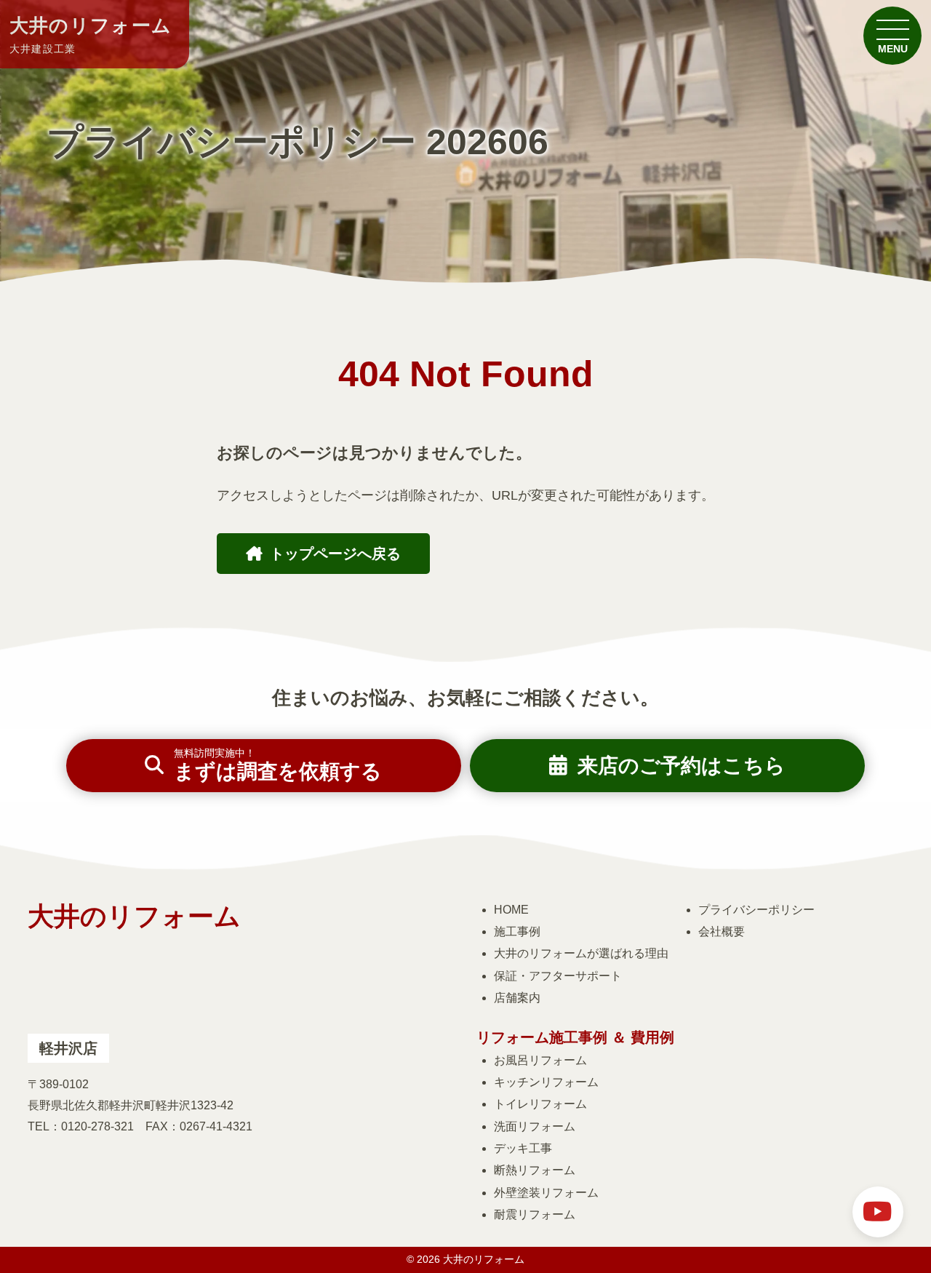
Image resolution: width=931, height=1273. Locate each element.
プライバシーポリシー (756, 909)
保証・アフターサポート (558, 976)
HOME (511, 909)
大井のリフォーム (90, 35)
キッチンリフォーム (546, 1082)
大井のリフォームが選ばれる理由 (581, 953)
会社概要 (721, 931)
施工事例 (517, 931)
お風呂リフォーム (540, 1060)
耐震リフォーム (534, 1214)
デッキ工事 (523, 1148)
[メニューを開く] (892, 36)
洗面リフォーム (534, 1126)
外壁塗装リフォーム (546, 1192)
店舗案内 (517, 997)
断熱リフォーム (534, 1170)
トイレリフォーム (540, 1104)
